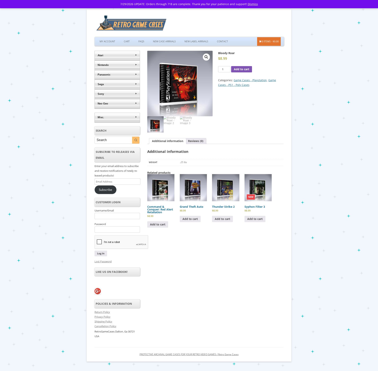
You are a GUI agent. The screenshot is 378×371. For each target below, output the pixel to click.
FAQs (141, 41)
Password (100, 224)
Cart (127, 41)
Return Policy (102, 312)
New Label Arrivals (196, 41)
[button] (206, 57)
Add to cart (241, 69)
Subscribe (105, 190)
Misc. (101, 117)
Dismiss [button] (253, 4)
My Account (107, 41)
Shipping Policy (103, 321)
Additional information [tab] (167, 141)
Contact (222, 41)
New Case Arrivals (164, 41)
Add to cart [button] (157, 224)
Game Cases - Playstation (250, 80)
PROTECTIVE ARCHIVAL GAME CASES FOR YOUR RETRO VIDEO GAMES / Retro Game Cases (189, 354)
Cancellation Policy (105, 326)
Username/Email (104, 210)
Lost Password (103, 261)
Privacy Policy (102, 316)
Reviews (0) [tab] (195, 141)
